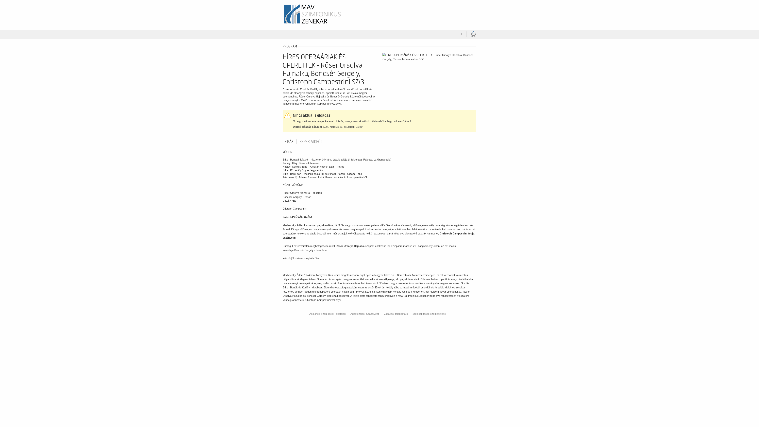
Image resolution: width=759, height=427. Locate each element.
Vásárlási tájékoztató (396, 313)
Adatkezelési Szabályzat (364, 313)
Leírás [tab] (288, 142)
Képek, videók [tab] (311, 142)
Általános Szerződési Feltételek (327, 313)
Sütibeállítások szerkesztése (429, 313)
